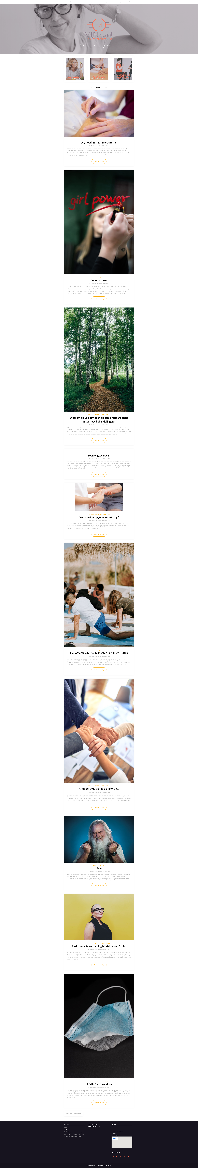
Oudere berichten (73, 1114)
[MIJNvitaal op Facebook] (113, 1156)
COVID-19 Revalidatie (99, 1083)
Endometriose (99, 280)
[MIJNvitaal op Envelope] (124, 1156)
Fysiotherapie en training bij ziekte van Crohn (99, 946)
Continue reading (99, 161)
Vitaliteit (106, 1081)
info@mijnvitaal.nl (68, 1129)
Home (65, 2)
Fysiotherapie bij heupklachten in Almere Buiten (99, 652)
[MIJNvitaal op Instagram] (117, 1156)
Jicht (99, 868)
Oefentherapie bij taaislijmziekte (99, 788)
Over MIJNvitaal (118, 5)
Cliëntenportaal (112, 46)
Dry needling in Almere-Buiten (99, 142)
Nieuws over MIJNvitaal (101, 514)
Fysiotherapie (109, 2)
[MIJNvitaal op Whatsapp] (128, 1156)
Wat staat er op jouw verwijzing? (99, 517)
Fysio (99, 139)
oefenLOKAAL (105, 415)
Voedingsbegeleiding (119, 2)
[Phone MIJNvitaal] (120, 1156)
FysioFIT (96, 415)
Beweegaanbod (91, 2)
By (96, 145)
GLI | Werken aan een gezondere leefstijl (78, 2)
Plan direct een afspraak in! (92, 46)
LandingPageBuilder (102, 1165)
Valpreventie (101, 2)
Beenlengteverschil (99, 455)
